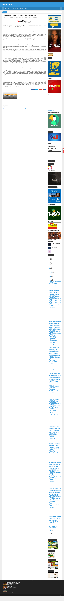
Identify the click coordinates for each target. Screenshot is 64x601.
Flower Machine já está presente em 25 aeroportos (55, 282)
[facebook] (56, 0)
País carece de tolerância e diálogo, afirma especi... (54, 319)
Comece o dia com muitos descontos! (54, 525)
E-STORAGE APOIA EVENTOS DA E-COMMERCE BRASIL (54, 431)
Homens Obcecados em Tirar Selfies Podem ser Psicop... (54, 344)
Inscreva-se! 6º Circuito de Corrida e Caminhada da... (54, 522)
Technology (21, 8)
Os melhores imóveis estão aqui (54, 447)
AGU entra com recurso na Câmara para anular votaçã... (55, 404)
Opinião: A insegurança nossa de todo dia (54, 422)
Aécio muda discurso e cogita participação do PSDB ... (53, 402)
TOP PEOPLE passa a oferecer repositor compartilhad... (53, 285)
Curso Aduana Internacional (53, 523)
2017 (49, 268)
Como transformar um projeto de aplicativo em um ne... (54, 387)
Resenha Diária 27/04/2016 (53, 398)
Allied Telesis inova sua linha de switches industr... (54, 360)
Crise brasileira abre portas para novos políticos (55, 449)
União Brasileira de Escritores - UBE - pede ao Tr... (54, 394)
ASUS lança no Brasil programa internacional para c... (53, 467)
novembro (51, 271)
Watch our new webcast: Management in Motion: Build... (55, 477)
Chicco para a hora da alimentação (54, 482)
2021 (49, 263)
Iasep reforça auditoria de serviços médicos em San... (54, 420)
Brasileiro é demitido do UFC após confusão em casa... (54, 309)
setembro (50, 273)
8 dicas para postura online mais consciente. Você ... (54, 433)
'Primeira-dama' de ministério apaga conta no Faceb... (54, 408)
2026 (49, 256)
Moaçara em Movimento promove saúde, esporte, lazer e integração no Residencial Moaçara (13, 583)
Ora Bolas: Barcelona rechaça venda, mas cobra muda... (54, 313)
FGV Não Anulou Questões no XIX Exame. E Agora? (55, 305)
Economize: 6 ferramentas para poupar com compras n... (55, 481)
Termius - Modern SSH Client (56, 243)
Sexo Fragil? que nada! (52, 527)
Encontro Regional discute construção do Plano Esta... (55, 491)
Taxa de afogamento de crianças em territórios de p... (54, 396)
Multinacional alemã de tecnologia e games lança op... (54, 471)
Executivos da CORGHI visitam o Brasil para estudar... (54, 465)
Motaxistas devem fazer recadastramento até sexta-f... (54, 414)
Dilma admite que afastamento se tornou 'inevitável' (54, 369)
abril (50, 280)
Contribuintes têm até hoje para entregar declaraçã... (54, 293)
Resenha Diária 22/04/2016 (53, 520)
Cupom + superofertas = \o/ (53, 382)
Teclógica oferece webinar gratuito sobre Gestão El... (54, 438)
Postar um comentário (7, 106)
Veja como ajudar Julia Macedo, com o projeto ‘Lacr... (54, 507)
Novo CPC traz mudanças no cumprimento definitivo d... (53, 354)
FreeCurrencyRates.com (51, 110)
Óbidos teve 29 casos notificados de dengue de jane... (54, 317)
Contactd (16, 8)
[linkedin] (59, 0)
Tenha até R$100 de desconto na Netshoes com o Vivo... (54, 441)
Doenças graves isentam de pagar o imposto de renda (54, 503)
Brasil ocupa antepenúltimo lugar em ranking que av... (54, 429)
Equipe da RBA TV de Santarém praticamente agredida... (53, 350)
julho (50, 276)
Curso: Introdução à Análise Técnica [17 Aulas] (55, 301)
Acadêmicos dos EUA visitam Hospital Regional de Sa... (54, 426)
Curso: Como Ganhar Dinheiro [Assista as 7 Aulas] (55, 473)
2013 (49, 536)
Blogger (39, 580)
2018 (49, 267)
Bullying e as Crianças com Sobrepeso (54, 452)
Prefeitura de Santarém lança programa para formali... (53, 418)
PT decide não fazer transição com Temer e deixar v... (54, 374)
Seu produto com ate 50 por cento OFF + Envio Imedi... (55, 475)
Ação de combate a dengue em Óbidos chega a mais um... (54, 493)
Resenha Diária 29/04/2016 (53, 283)
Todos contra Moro (9, 586)
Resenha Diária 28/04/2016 (53, 361)
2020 (49, 264)
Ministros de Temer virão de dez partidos (54, 324)
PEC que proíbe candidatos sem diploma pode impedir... (54, 410)
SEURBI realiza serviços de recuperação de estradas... (55, 497)
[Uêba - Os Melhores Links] (50, 55)
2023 (49, 260)
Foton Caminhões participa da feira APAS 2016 (54, 358)
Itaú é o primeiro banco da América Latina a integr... (54, 499)
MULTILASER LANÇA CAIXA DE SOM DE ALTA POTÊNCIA (54, 315)
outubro (50, 272)
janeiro (50, 531)
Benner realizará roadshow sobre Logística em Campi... (54, 501)
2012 (49, 537)
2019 (49, 266)
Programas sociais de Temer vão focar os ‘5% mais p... (55, 330)
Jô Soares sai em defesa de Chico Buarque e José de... (54, 311)
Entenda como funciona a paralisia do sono (54, 509)
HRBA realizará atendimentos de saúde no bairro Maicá (55, 338)
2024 (49, 259)
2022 (49, 262)
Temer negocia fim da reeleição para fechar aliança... (54, 332)
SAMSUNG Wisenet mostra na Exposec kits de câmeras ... (54, 443)
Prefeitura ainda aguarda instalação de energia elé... (55, 287)
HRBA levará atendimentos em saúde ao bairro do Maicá (55, 307)
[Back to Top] (60, 595)
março (50, 529)
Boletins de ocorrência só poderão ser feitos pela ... (55, 365)
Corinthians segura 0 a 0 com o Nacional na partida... (54, 367)
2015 (49, 533)
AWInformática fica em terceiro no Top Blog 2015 (55, 412)
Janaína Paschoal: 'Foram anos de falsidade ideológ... (54, 297)
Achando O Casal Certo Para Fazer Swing (54, 347)
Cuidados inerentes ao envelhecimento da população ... (55, 392)
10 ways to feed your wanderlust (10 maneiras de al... (54, 424)
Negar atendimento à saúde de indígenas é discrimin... (53, 416)
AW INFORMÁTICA (7, 4)
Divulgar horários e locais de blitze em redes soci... (55, 505)
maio (50, 279)
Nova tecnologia (51, 385)
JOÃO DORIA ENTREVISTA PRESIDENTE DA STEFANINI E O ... (55, 517)
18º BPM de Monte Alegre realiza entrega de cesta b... (54, 352)
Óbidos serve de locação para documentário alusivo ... (53, 451)
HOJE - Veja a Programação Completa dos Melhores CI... (54, 326)
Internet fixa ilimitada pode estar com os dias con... (54, 511)
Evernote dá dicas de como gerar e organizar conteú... (54, 389)
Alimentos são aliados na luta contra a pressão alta (55, 458)
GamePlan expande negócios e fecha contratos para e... (54, 356)
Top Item (26, 8)
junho (50, 277)
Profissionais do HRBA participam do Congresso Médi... (54, 484)
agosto (50, 275)
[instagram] (57, 0)
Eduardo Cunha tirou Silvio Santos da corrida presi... (54, 371)
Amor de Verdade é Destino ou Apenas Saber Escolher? (54, 342)
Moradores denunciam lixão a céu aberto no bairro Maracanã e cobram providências (14, 591)
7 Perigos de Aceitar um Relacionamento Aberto (53, 336)
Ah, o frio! (50, 439)
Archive (9, 8)
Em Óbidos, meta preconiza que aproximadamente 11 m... (54, 340)
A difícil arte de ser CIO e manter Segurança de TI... (54, 436)
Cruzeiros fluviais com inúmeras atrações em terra (54, 295)
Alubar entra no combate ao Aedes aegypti (54, 454)
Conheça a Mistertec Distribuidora (54, 384)
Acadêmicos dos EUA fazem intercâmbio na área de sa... (53, 456)
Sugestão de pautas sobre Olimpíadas (54, 390)
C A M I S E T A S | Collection (53, 381)
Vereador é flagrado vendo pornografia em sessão (55, 322)
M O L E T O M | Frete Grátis (53, 526)
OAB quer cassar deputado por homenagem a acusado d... (53, 513)
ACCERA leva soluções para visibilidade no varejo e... (55, 334)
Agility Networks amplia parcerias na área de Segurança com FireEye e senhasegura (29, 17)
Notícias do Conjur (52, 345)
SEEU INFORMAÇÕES (54, 247)
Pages (13, 8)
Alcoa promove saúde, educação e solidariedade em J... (54, 486)
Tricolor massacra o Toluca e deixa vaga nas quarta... (55, 299)
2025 (49, 258)
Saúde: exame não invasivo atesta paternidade (54, 446)
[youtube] (61, 0)
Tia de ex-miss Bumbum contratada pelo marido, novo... (54, 328)
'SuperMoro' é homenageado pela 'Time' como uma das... (55, 376)
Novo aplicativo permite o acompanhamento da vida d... (54, 460)
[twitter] (60, 0)
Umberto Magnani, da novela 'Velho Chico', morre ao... (54, 400)
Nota (50, 289)
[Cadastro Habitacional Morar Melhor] (54, 28)
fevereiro (50, 530)
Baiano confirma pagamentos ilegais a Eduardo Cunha (54, 406)
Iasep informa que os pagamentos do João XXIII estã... (54, 363)
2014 (49, 534)
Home (6, 8)
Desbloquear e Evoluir (55, 251)
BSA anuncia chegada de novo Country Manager (55, 463)
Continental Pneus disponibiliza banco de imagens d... (55, 479)
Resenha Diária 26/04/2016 (53, 434)
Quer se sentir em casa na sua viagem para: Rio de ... (54, 291)
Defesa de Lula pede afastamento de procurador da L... (54, 378)
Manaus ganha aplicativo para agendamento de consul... (53, 495)
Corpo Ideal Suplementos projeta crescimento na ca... (54, 469)
